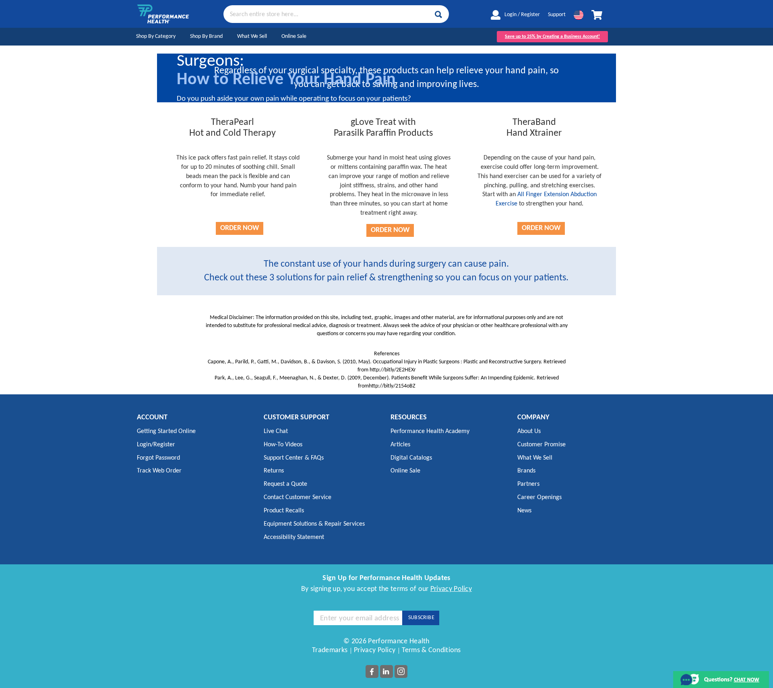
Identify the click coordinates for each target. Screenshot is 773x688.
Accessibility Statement (294, 537)
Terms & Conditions (431, 650)
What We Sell (252, 36)
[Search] (438, 14)
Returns (274, 471)
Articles (400, 444)
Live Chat (276, 431)
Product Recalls (284, 511)
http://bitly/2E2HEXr (393, 370)
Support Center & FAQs (294, 458)
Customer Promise (541, 444)
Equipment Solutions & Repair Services (314, 524)
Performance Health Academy (430, 431)
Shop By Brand (206, 36)
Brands (526, 471)
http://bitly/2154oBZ (392, 386)
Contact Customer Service (297, 497)
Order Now (239, 228)
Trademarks (329, 650)
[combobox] (336, 14)
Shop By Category (156, 36)
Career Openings (539, 497)
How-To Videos (283, 444)
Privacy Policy (451, 589)
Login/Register (156, 444)
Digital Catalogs (411, 458)
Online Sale (293, 36)
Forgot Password (158, 458)
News (524, 511)
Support (557, 15)
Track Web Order (159, 471)
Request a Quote (285, 484)
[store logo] (163, 14)
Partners (528, 484)
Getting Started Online (166, 431)
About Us (529, 431)
